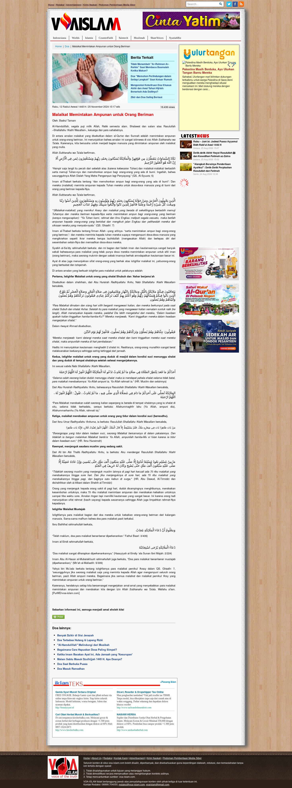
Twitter (229, 4)
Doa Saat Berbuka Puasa (72, 664)
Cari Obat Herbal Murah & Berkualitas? (77, 714)
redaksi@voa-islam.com (132, 784)
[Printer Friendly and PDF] (58, 616)
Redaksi (60, 4)
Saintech (123, 37)
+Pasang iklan (168, 682)
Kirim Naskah (90, 4)
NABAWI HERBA (126, 714)
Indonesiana (59, 37)
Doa (67, 46)
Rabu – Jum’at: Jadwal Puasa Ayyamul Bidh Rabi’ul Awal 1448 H (215, 143)
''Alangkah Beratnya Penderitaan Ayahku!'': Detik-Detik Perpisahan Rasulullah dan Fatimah (212, 167)
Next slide (233, 65)
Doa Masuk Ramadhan (71, 668)
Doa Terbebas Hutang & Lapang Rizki (80, 640)
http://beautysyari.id (64, 707)
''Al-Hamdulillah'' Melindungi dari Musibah (83, 645)
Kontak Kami (121, 758)
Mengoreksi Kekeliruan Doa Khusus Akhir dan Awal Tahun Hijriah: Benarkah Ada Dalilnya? (151, 88)
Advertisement (73, 4)
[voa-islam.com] (86, 23)
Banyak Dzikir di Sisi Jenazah (75, 635)
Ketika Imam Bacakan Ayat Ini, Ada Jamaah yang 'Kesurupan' (94, 654)
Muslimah (139, 37)
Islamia (89, 37)
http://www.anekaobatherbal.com (132, 730)
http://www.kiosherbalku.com (69, 730)
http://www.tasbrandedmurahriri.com (134, 707)
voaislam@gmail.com (157, 784)
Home (51, 4)
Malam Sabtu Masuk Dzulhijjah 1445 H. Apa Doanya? (89, 659)
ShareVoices (157, 37)
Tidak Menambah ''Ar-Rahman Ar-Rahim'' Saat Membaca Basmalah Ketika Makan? (150, 67)
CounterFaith (106, 37)
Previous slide (229, 65)
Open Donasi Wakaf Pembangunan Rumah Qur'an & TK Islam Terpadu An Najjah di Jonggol (207, 75)
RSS (241, 4)
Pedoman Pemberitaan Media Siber (117, 4)
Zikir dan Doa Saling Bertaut (146, 97)
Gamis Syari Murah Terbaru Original (75, 692)
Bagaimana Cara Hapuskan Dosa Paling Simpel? (87, 649)
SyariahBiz (175, 37)
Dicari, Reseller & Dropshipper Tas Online (140, 692)
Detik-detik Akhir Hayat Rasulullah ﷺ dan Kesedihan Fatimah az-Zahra (214, 154)
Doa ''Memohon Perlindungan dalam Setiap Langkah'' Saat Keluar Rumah (151, 77)
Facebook (235, 4)
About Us (97, 758)
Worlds (75, 37)
